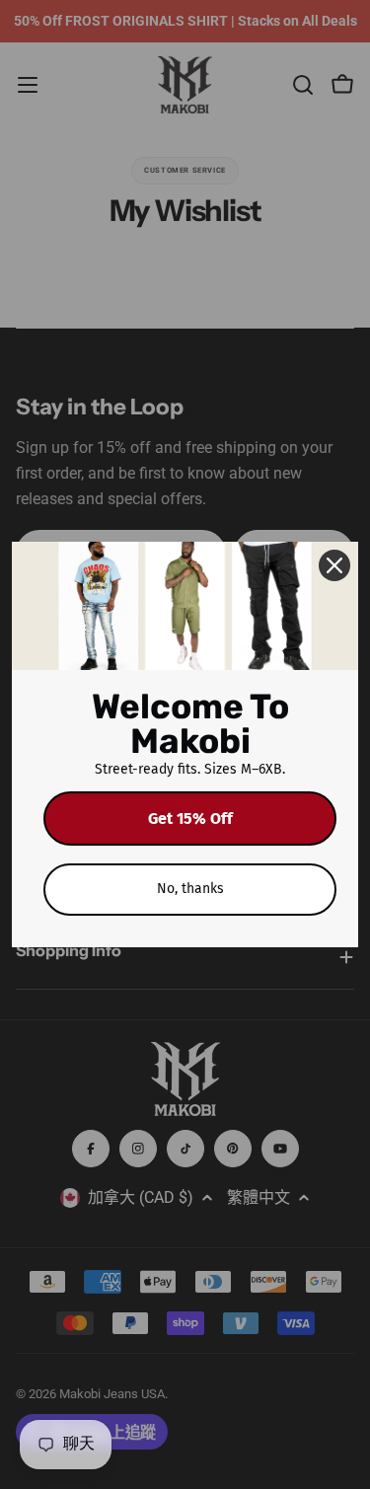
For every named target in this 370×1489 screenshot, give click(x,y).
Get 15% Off (190, 818)
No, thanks (190, 888)
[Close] (334, 565)
